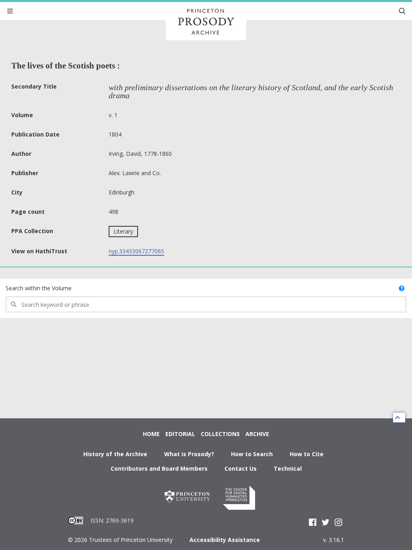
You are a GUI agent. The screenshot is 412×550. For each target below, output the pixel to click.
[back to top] (399, 417)
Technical (288, 468)
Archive (257, 434)
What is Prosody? (189, 454)
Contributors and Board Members (159, 468)
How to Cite (306, 454)
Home (151, 434)
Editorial (180, 434)
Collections (220, 434)
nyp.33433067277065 (136, 251)
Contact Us (241, 468)
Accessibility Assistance (225, 540)
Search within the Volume (39, 288)
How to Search (252, 454)
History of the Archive (115, 454)
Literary (123, 231)
